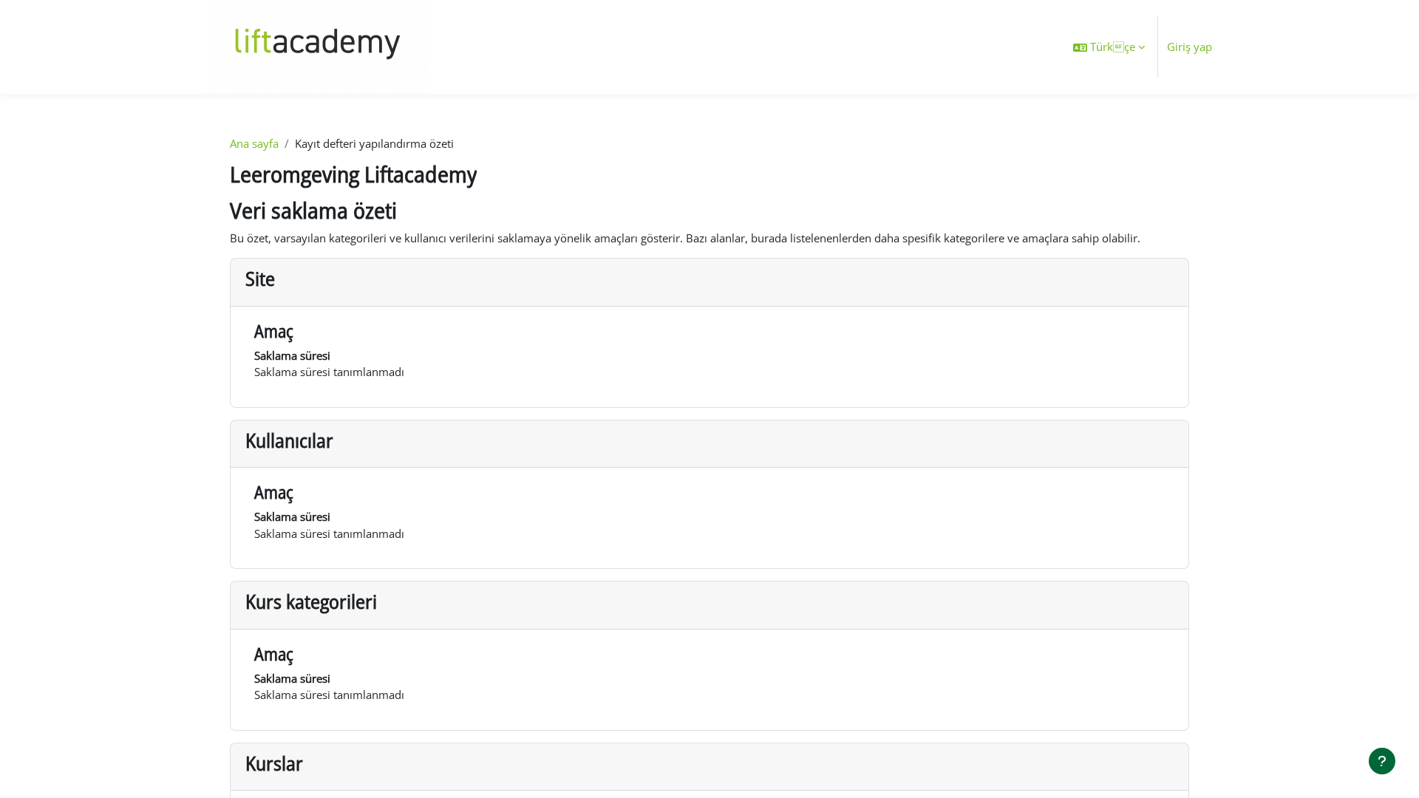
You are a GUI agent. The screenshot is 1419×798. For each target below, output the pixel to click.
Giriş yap (1189, 46)
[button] (1109, 47)
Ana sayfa (254, 143)
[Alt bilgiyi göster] (1382, 761)
